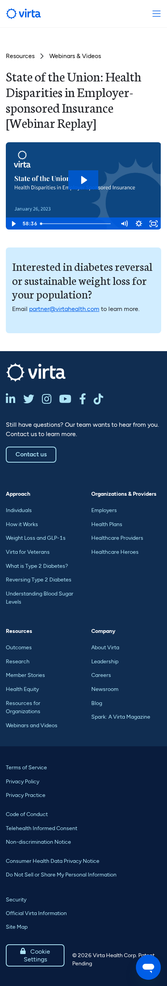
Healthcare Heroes (115, 552)
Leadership (104, 661)
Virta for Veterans (28, 552)
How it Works (22, 524)
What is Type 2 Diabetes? (37, 566)
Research (18, 661)
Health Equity (22, 689)
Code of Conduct (27, 814)
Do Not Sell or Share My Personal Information (61, 874)
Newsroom (104, 689)
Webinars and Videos (31, 725)
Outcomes (19, 647)
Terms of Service (26, 767)
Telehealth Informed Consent (41, 828)
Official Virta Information (36, 913)
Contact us (31, 454)
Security (16, 899)
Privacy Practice (25, 795)
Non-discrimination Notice (38, 842)
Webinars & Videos (75, 56)
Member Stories (25, 675)
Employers (104, 510)
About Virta (105, 647)
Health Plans (106, 524)
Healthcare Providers (117, 538)
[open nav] (156, 14)
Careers (101, 675)
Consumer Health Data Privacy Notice (52, 861)
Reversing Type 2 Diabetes (38, 579)
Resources (20, 56)
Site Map (17, 927)
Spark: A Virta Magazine (120, 717)
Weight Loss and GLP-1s (36, 538)
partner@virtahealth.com (64, 309)
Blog (96, 703)
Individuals (19, 510)
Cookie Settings (35, 955)
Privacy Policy (22, 781)
